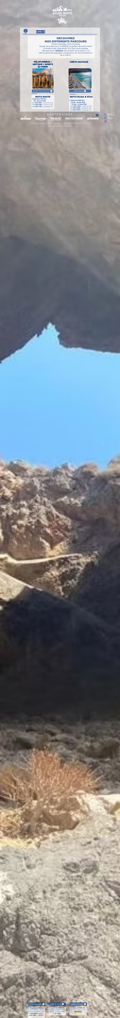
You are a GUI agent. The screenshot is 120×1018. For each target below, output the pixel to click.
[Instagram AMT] (105, 121)
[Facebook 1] (105, 114)
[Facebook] (105, 118)
